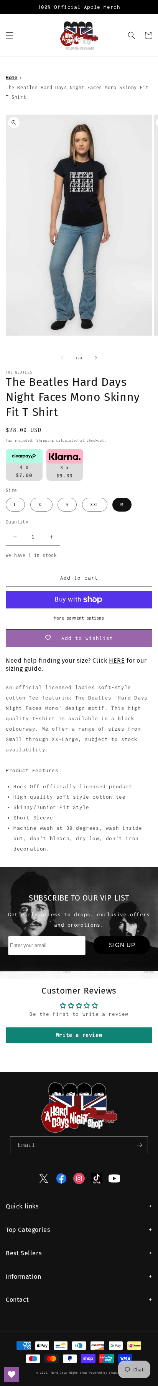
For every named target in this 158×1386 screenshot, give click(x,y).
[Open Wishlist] (11, 1374)
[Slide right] (95, 357)
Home (11, 77)
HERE (117, 660)
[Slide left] (62, 357)
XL (41, 504)
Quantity (17, 521)
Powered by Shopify (105, 1372)
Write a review (79, 1035)
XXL (94, 504)
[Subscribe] (139, 1145)
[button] (9, 35)
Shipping (45, 440)
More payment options (79, 618)
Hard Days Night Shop (69, 1372)
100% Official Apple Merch (79, 7)
